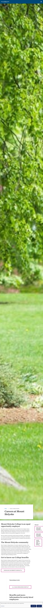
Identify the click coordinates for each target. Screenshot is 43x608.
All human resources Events (19, 587)
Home (6, 508)
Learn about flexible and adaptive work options (38, 542)
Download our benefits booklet (12, 570)
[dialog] (21, 605)
